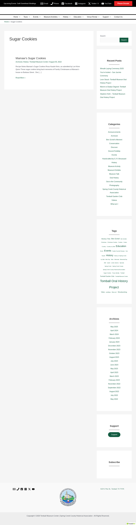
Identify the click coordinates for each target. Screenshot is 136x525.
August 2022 (114, 391)
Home (15, 17)
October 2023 (114, 353)
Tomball (122, 273)
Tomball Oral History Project (114, 284)
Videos (114, 200)
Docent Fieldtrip (114, 151)
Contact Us (118, 17)
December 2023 (114, 346)
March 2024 (114, 334)
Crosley (104, 246)
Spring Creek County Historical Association (114, 269)
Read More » (20, 77)
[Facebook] (22, 489)
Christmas (103, 242)
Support (106, 17)
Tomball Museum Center (121, 276)
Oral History (114, 178)
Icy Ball (102, 259)
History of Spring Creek (120, 255)
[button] (123, 3)
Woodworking (122, 292)
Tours (26, 17)
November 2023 (114, 349)
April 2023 (114, 372)
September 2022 (114, 388)
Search (103, 36)
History (65, 17)
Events (35, 17)
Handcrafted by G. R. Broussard (114, 159)
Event (101, 251)
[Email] (14, 489)
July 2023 (114, 361)
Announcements (114, 132)
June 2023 (114, 365)
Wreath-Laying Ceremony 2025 (112, 68)
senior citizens (115, 262)
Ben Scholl (115, 239)
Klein (112, 259)
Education (77, 17)
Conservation (114, 143)
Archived (19, 62)
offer (105, 262)
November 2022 (114, 384)
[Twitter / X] (29, 489)
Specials (122, 262)
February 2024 (114, 338)
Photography (114, 185)
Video (103, 292)
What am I (114, 204)
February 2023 (114, 380)
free (127, 251)
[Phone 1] (18, 489)
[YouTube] (33, 489)
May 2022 (114, 399)
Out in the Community (114, 181)
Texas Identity (115, 273)
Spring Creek (108, 266)
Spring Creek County (117, 266)
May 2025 (114, 327)
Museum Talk (114, 174)
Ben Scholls (124, 239)
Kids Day (107, 259)
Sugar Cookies (107, 273)
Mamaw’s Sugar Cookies (31, 58)
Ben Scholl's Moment (114, 140)
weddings (108, 292)
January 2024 (114, 342)
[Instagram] (25, 489)
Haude (103, 255)
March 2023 (114, 376)
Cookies (120, 242)
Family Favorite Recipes (118, 251)
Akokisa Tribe (105, 239)
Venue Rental (92, 17)
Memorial (116, 259)
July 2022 (114, 395)
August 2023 (114, 357)
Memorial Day (123, 259)
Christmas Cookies (112, 242)
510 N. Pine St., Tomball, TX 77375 (112, 489)
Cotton (125, 242)
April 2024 (114, 330)
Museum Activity (114, 166)
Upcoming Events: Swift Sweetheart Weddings (20, 3)
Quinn (108, 262)
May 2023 (114, 369)
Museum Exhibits (114, 170)
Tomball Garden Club (114, 196)
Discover (114, 147)
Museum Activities (50, 17)
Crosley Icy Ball (111, 246)
